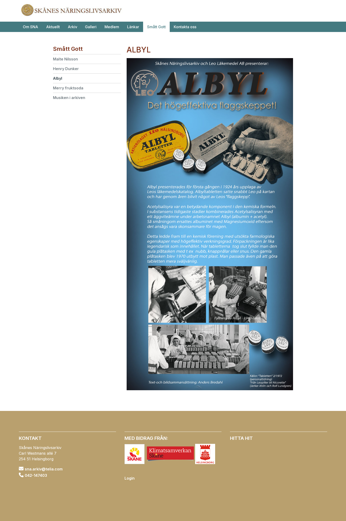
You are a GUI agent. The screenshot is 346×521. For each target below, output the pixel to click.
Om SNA (30, 26)
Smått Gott (156, 26)
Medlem (112, 26)
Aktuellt (53, 26)
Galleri (91, 26)
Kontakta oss (185, 26)
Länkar (133, 26)
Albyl (57, 78)
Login (130, 478)
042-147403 (36, 475)
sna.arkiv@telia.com (44, 469)
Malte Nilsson (65, 59)
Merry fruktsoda (68, 88)
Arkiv (72, 26)
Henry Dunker (66, 68)
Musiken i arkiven (69, 97)
